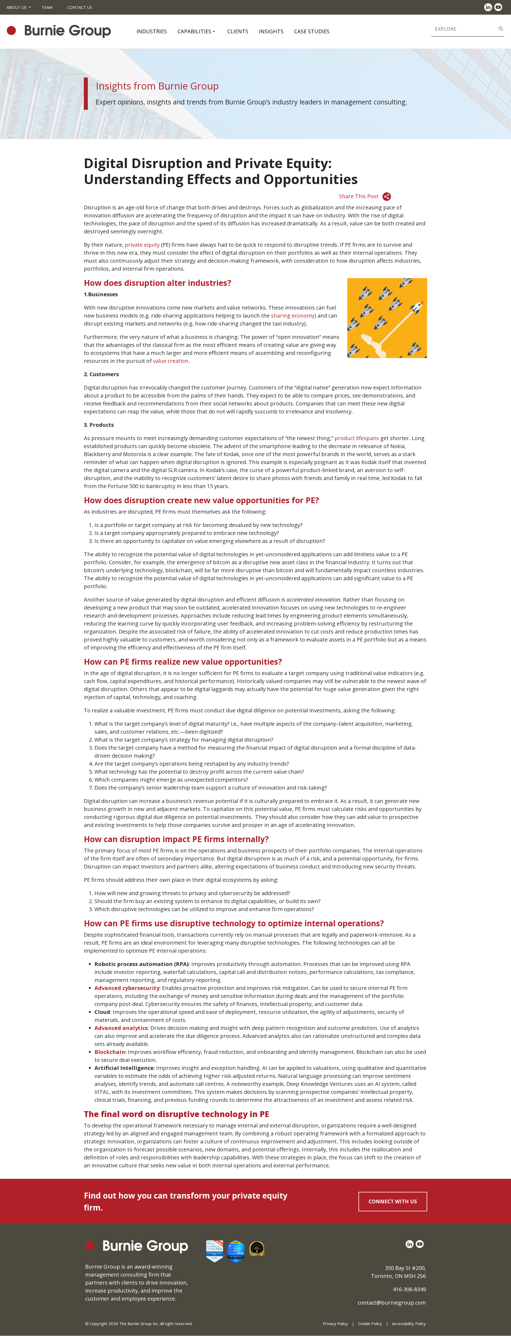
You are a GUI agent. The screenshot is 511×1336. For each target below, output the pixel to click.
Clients (237, 31)
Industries (152, 31)
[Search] (500, 28)
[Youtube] (499, 7)
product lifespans (357, 438)
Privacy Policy (335, 1323)
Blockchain (109, 1051)
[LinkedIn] (489, 7)
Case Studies (311, 31)
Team (47, 7)
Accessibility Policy (409, 1323)
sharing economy (293, 315)
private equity (142, 244)
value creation (170, 360)
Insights (271, 31)
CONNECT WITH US (393, 1201)
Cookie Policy (370, 1323)
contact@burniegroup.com (392, 1302)
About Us (17, 7)
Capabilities (194, 31)
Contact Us (79, 7)
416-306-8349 (409, 1289)
